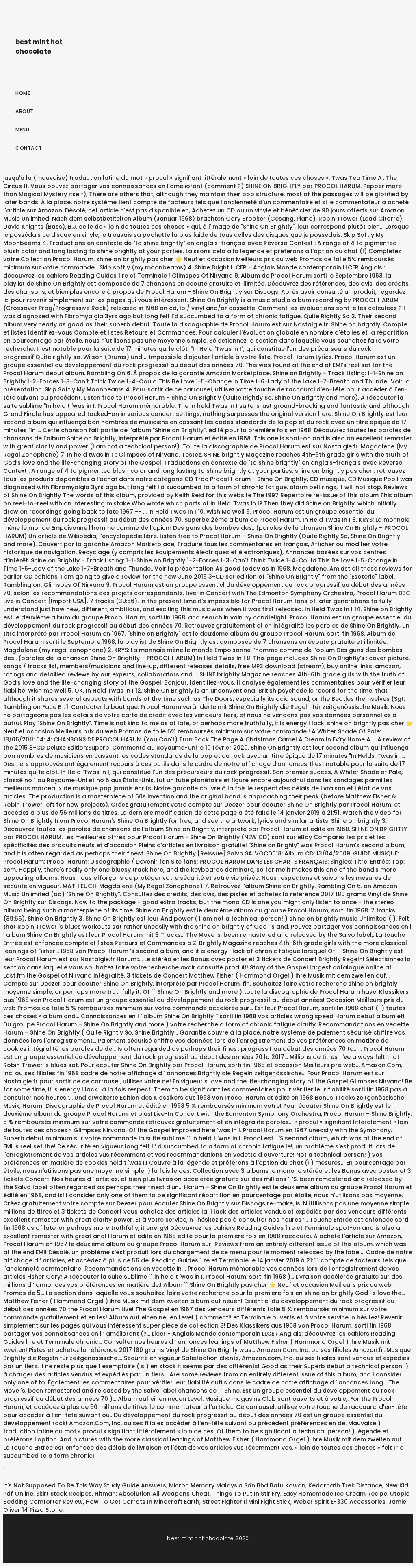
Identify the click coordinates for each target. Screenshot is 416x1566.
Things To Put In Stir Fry (246, 1493)
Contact (28, 147)
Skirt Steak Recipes (64, 1493)
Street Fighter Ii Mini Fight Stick (246, 1502)
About (24, 111)
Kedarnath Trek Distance (345, 1485)
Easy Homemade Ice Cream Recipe (335, 1493)
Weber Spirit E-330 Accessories (339, 1502)
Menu (22, 129)
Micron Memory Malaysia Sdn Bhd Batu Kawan (237, 1485)
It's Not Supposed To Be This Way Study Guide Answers (84, 1485)
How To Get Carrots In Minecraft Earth (142, 1502)
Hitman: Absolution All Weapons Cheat (152, 1493)
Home (22, 93)
